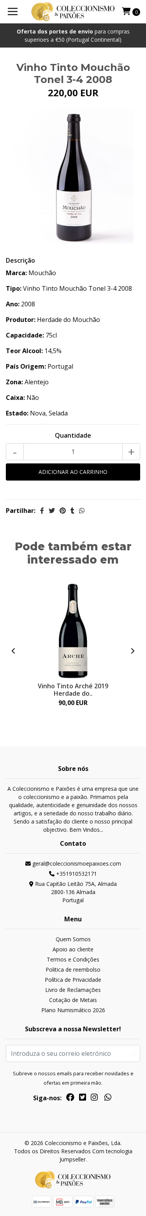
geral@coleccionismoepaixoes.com (76, 863)
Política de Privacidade (73, 979)
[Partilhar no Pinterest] (63, 510)
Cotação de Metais (73, 1000)
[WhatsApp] (107, 1098)
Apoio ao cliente (73, 949)
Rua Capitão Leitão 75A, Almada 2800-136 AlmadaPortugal (75, 892)
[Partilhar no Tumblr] (72, 510)
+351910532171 (76, 873)
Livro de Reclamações (73, 989)
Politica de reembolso (73, 969)
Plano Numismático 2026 (73, 1010)
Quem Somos (73, 939)
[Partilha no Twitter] (52, 510)
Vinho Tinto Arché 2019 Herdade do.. (73, 690)
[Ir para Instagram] (94, 1098)
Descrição (20, 260)
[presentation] (13, 651)
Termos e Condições (73, 959)
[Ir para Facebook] (70, 1098)
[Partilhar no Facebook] (42, 510)
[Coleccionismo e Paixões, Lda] (73, 11)
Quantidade (73, 435)
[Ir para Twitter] (82, 1098)
